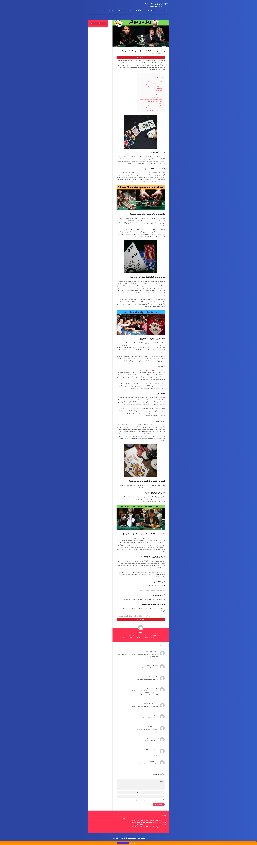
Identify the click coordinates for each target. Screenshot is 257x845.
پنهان (159, 75)
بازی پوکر (117, 23)
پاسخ (156, 659)
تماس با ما (124, 818)
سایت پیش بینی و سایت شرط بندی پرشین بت (156, 5)
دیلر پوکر (120, 173)
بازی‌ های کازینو (121, 218)
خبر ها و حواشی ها (127, 10)
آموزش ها (137, 10)
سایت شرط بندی (164, 10)
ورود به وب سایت (140, 57)
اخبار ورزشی (111, 10)
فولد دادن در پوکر (161, 397)
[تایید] (92, 24)
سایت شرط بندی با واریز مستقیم (151, 10)
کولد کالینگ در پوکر (156, 370)
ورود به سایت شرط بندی (122, 843)
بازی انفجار (118, 10)
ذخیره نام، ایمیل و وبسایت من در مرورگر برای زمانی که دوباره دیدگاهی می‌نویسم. (148, 800)
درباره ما (124, 815)
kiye (140, 633)
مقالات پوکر (104, 10)
